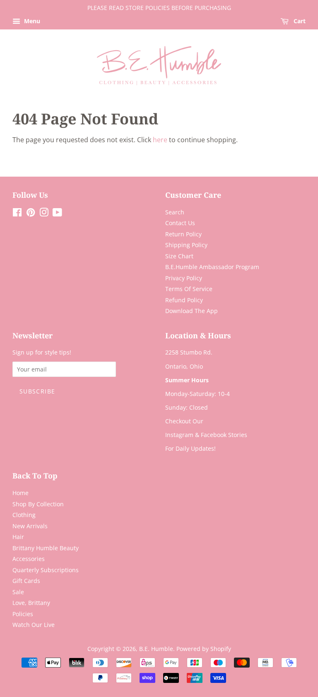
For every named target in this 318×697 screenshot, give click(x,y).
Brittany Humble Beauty (45, 548)
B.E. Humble (156, 649)
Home (20, 493)
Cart (299, 21)
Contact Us (180, 223)
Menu (31, 21)
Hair (18, 537)
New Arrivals (30, 526)
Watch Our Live (33, 625)
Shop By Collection (38, 504)
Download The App (191, 311)
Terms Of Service (188, 289)
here (160, 139)
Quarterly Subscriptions (45, 570)
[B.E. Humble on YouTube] (57, 214)
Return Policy (183, 234)
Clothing (24, 515)
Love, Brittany (31, 603)
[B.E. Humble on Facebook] (17, 214)
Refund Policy (184, 300)
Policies (22, 614)
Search (174, 212)
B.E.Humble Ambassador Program (212, 267)
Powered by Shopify (203, 649)
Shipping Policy (186, 245)
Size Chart (179, 256)
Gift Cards (26, 581)
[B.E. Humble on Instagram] (43, 214)
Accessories (28, 559)
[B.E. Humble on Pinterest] (30, 214)
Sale (18, 592)
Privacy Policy (183, 278)
